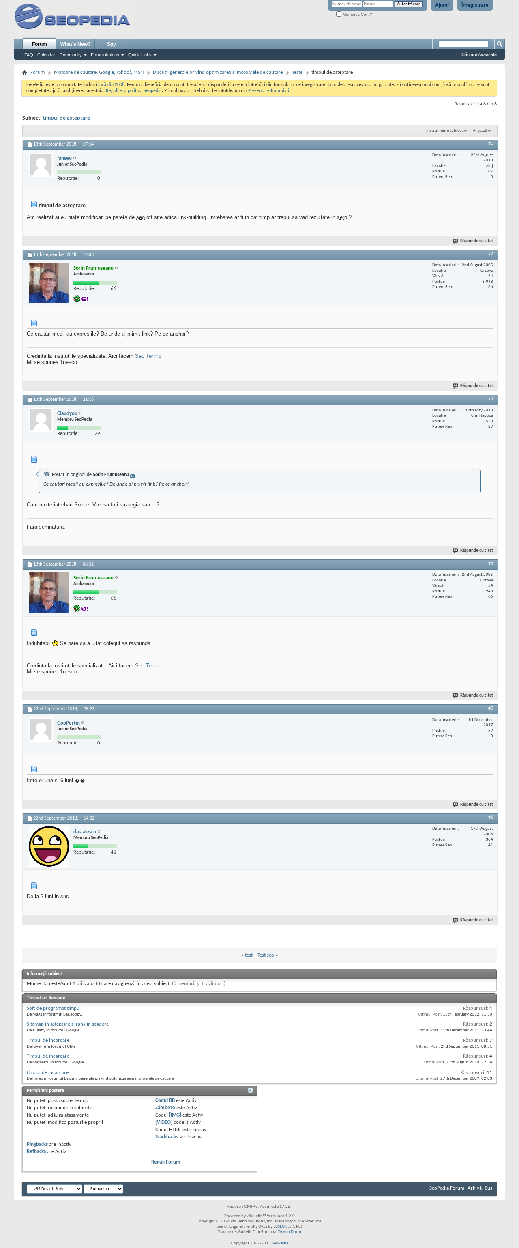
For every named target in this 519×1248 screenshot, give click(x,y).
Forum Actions (105, 54)
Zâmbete (165, 1107)
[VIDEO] (163, 1122)
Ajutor (442, 5)
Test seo (265, 955)
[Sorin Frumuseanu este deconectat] (49, 283)
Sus (488, 1188)
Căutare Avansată (479, 54)
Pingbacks (37, 1144)
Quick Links (140, 54)
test (249, 955)
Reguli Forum (165, 1162)
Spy (111, 44)
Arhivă (475, 1188)
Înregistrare (475, 5)
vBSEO (279, 1226)
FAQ (28, 54)
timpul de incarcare (48, 1072)
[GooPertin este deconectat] (41, 729)
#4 (490, 563)
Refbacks (36, 1151)
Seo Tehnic (148, 356)
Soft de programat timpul (54, 1008)
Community (71, 54)
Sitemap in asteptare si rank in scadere (68, 1024)
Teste (297, 72)
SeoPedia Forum (446, 1188)
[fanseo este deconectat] (41, 165)
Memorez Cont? (356, 14)
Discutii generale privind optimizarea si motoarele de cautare (218, 72)
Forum (39, 44)
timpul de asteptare (66, 118)
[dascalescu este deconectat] (49, 846)
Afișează (480, 131)
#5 (490, 708)
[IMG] (175, 1115)
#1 (490, 143)
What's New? (75, 44)
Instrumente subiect (444, 131)
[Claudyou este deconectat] (41, 420)
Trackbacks (166, 1137)
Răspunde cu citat (476, 241)
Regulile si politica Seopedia (134, 90)
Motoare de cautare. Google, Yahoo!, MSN (99, 72)
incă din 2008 (111, 84)
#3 (490, 398)
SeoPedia (280, 1243)
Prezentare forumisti (268, 90)
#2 (490, 254)
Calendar (46, 54)
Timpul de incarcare (48, 1040)
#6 (490, 817)
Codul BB (165, 1100)
